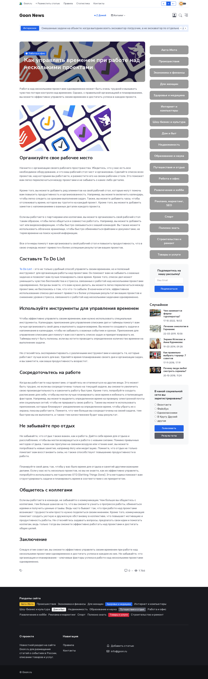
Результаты (169, 435)
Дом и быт (169, 133)
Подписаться (169, 288)
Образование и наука (169, 156)
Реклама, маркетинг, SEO (169, 203)
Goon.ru (27, 3)
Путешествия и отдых (169, 167)
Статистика (83, 3)
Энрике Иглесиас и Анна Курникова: (174, 341)
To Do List (25, 269)
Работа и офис (37, 53)
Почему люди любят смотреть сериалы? (175, 370)
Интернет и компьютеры (169, 109)
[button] (180, 15)
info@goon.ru (119, 651)
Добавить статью (122, 645)
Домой (102, 15)
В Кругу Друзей (167, 416)
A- (164, 3)
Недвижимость (169, 145)
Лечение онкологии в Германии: (175, 328)
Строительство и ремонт (169, 241)
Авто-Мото (169, 50)
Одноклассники (167, 412)
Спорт (169, 217)
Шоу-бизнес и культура (169, 122)
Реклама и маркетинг (62, 614)
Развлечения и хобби (169, 190)
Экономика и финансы (169, 73)
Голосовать (169, 428)
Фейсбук (163, 408)
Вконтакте (164, 404)
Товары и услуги (169, 255)
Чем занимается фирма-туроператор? (172, 313)
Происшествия (169, 61)
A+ (173, 3)
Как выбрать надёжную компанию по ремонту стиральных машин (112, 28)
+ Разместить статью (48, 3)
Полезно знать (169, 228)
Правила (68, 3)
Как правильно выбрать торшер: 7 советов (174, 355)
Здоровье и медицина (169, 95)
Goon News (31, 15)
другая (161, 420)
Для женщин (169, 84)
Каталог (118, 15)
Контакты (98, 3)
